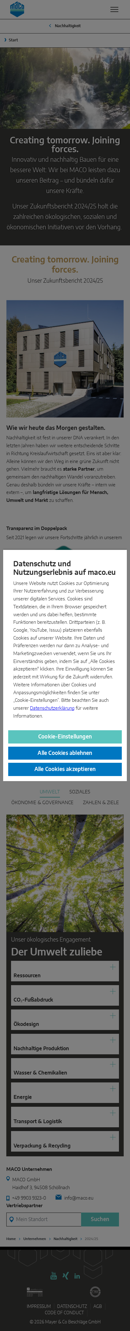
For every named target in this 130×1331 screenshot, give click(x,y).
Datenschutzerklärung (52, 708)
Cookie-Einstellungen (65, 736)
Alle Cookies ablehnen (65, 753)
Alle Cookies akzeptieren (65, 769)
